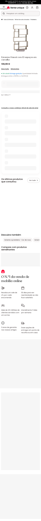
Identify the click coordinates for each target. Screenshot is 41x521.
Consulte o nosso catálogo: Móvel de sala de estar (19, 108)
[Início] (2, 19)
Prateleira (33, 19)
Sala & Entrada (9, 19)
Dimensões (15, 69)
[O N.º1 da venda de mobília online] (15, 8)
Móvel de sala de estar (22, 19)
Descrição (5, 69)
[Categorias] (4, 7)
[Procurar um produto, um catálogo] (3, 13)
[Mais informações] (27, 76)
